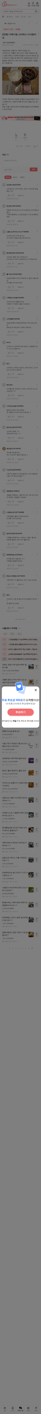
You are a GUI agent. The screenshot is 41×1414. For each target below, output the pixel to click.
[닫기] (36, 690)
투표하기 (21, 712)
